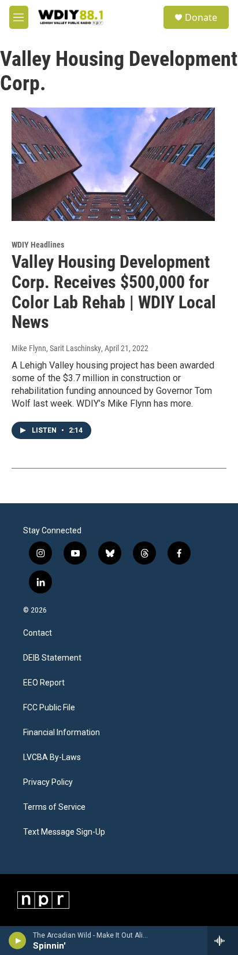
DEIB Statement (52, 658)
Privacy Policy (48, 782)
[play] (17, 940)
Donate (201, 17)
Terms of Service (54, 807)
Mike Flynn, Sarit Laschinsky (56, 348)
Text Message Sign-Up (64, 832)
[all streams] (222, 940)
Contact (37, 633)
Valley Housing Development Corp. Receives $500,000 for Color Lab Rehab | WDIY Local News (114, 292)
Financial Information (61, 732)
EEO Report (44, 683)
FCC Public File (49, 707)
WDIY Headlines (38, 244)
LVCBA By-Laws (52, 757)
